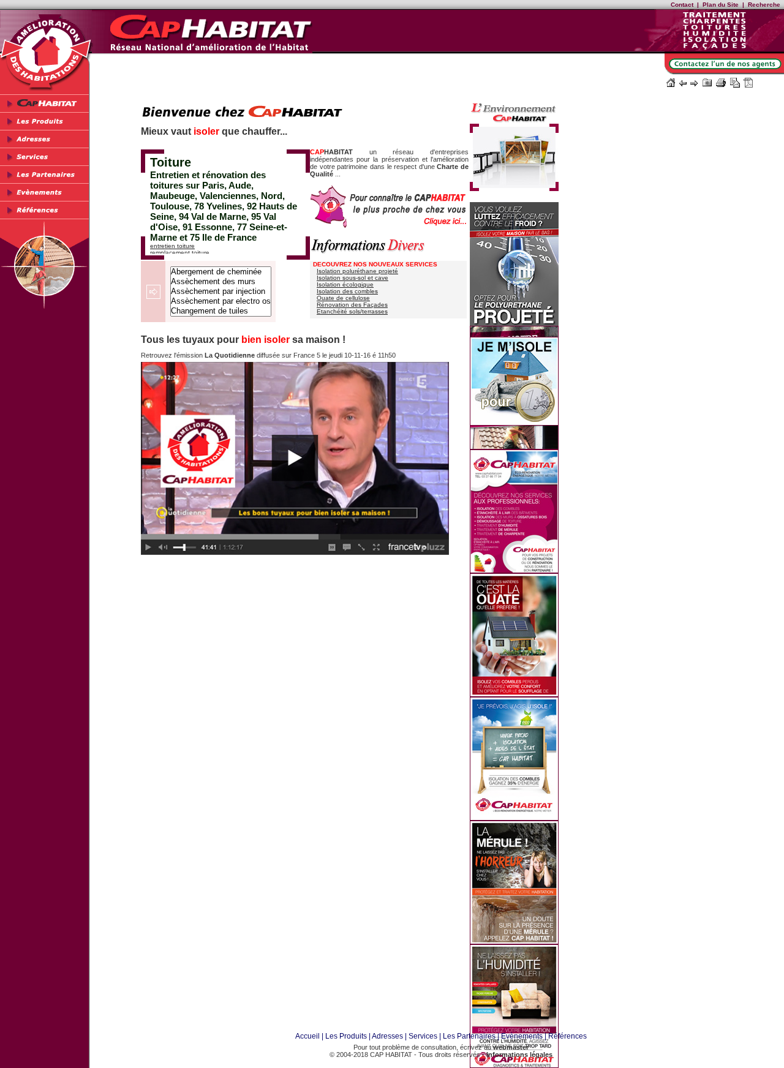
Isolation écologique (345, 284)
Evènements (522, 1036)
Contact (682, 4)
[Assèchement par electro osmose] (221, 301)
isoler (206, 131)
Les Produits (346, 1036)
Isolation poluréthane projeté (357, 271)
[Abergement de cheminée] (221, 272)
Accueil (307, 1036)
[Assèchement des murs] (221, 282)
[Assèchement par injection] (221, 291)
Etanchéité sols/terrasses (352, 311)
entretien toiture (172, 246)
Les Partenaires (469, 1036)
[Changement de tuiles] (221, 311)
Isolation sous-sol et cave (352, 277)
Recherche (764, 4)
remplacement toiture (179, 252)
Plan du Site (721, 4)
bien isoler (265, 339)
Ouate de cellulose (343, 298)
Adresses (387, 1036)
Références (567, 1036)
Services (423, 1036)
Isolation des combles (347, 291)
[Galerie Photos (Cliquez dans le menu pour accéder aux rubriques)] (514, 187)
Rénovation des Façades (352, 304)
